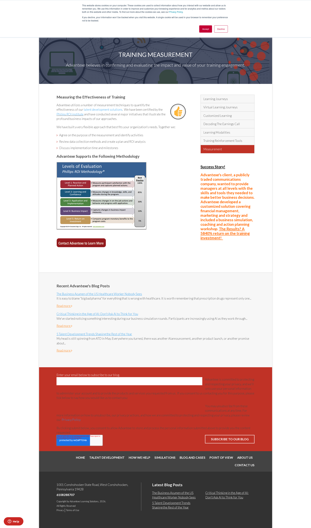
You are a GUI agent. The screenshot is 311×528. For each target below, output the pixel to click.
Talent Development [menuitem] (107, 457)
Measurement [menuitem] (212, 149)
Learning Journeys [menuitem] (215, 99)
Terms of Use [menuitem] (72, 510)
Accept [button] (205, 28)
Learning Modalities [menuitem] (216, 132)
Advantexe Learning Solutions (84, 501)
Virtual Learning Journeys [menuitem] (220, 107)
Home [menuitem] (80, 457)
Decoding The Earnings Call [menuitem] (221, 124)
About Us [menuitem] (245, 457)
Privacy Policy (176, 11)
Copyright (61, 501)
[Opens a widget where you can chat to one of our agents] (13, 521)
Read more (64, 306)
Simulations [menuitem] (164, 457)
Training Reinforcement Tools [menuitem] (222, 141)
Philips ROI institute (70, 114)
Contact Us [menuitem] (244, 465)
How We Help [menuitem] (139, 457)
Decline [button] (221, 28)
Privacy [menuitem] (60, 510)
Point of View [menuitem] (221, 457)
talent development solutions (103, 109)
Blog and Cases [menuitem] (192, 457)
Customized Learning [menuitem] (217, 116)
